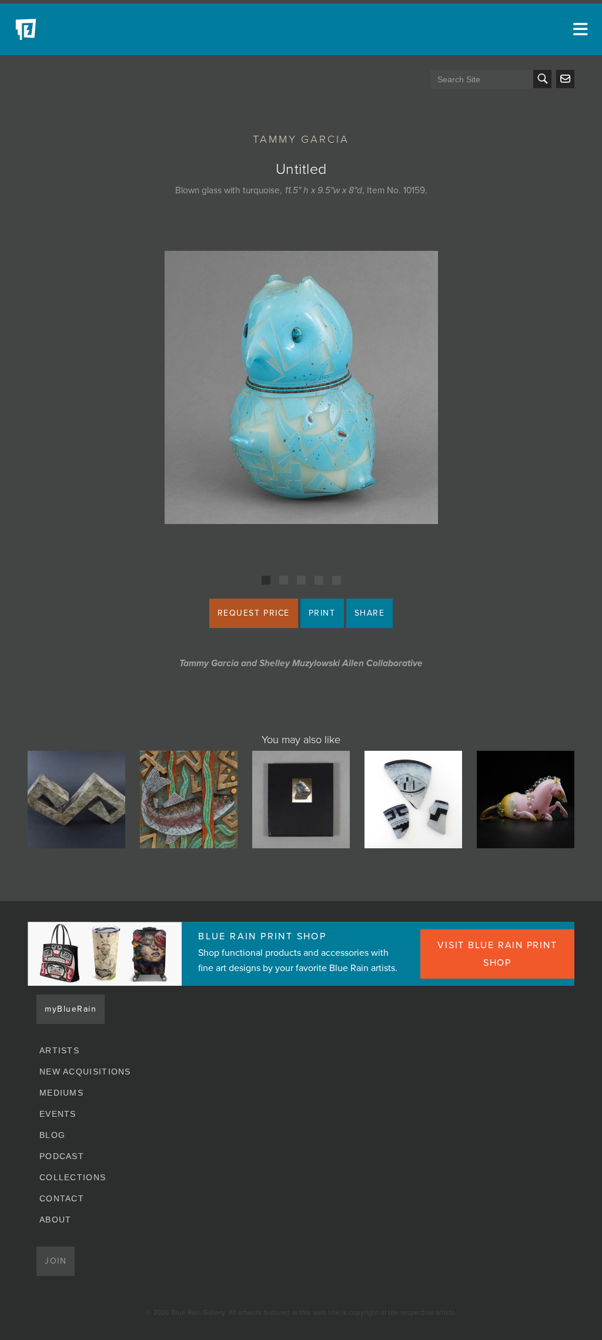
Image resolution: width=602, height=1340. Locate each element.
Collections (72, 1177)
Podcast (61, 1156)
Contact (61, 1198)
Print (322, 613)
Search (542, 79)
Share (369, 613)
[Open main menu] (578, 29)
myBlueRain (70, 1009)
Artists (59, 1050)
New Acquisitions (85, 1071)
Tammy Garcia (301, 139)
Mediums (61, 1092)
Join (55, 1261)
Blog (52, 1135)
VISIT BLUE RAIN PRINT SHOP (497, 954)
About (55, 1219)
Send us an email (565, 79)
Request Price (254, 613)
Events (57, 1114)
